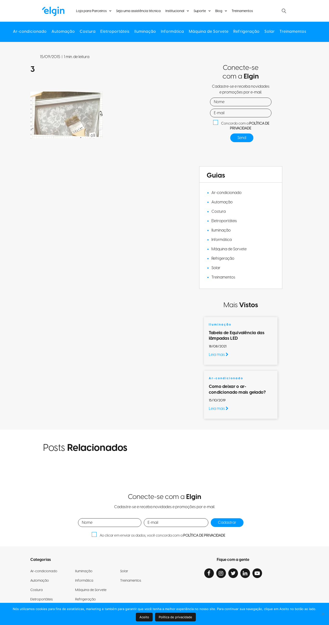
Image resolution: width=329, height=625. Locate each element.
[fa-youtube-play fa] (257, 573)
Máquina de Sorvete (209, 31)
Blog (218, 11)
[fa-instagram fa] (221, 573)
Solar (269, 31)
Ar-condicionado (30, 31)
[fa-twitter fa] (233, 573)
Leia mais (217, 354)
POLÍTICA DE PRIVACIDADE (249, 126)
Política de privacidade (175, 617)
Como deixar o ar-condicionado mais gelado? (238, 389)
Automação (63, 31)
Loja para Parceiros (91, 11)
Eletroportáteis (115, 31)
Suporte (200, 11)
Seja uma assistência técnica (138, 11)
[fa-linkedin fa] (245, 573)
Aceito (144, 617)
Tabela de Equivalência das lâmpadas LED (236, 335)
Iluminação (145, 31)
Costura (88, 31)
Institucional (174, 11)
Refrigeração (246, 31)
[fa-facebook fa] (209, 573)
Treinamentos (242, 11)
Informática (172, 31)
